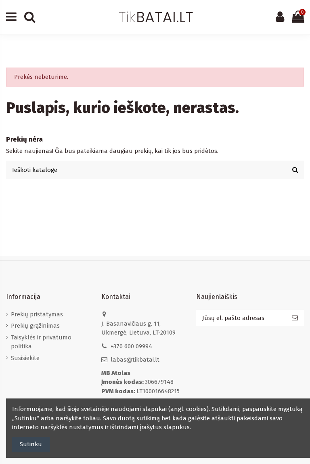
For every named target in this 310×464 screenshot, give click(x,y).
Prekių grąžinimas (35, 325)
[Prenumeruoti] (295, 318)
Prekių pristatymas (37, 314)
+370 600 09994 (131, 346)
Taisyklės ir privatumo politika (41, 342)
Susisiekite (25, 358)
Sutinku (31, 444)
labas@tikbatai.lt (135, 359)
